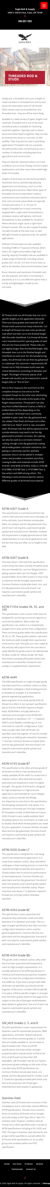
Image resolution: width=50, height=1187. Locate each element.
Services (39, 1164)
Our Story (17, 1164)
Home (6, 1164)
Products (29, 1164)
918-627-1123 (25, 21)
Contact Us (31, 1169)
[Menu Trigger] (44, 5)
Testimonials (17, 1169)
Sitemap (46, 1183)
